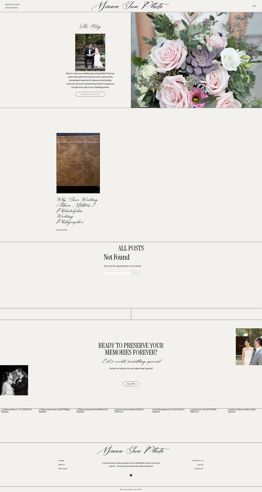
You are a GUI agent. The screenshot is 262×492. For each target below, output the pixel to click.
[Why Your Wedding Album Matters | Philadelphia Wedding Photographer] (78, 163)
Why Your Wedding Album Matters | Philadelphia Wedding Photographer (77, 211)
